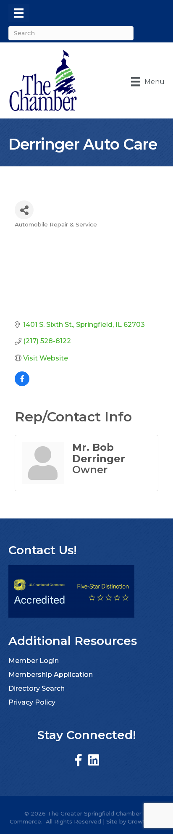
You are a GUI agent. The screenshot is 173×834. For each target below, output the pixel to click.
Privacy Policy (31, 702)
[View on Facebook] (22, 384)
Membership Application (50, 675)
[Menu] (18, 13)
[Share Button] (24, 209)
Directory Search (36, 688)
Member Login (33, 661)
